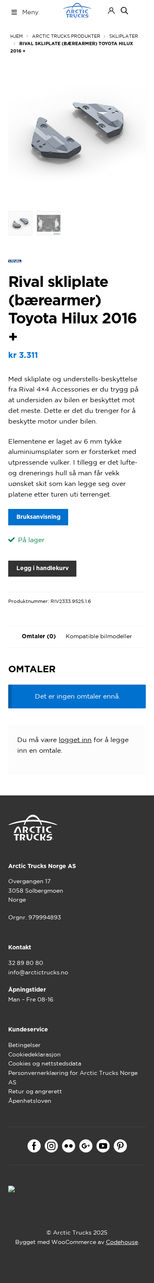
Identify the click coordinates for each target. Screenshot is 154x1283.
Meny (30, 12)
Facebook (34, 1145)
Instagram (51, 1145)
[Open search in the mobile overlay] (124, 10)
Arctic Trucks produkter (66, 36)
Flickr (68, 1145)
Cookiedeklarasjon (34, 1054)
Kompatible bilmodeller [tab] (99, 636)
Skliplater (123, 36)
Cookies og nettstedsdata (44, 1063)
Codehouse (122, 1242)
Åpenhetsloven (29, 1100)
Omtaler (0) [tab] (39, 636)
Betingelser (24, 1045)
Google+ (85, 1145)
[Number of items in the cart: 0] (138, 10)
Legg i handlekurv (42, 568)
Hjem (16, 36)
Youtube (103, 1145)
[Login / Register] (111, 11)
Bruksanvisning (38, 517)
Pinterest (120, 1145)
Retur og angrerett (35, 1091)
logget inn (75, 739)
